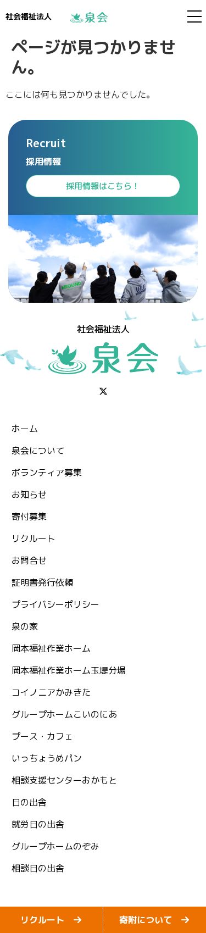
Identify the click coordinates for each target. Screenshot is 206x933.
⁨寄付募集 (29, 516)
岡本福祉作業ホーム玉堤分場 (69, 670)
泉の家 (25, 626)
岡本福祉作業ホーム (51, 648)
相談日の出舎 (38, 868)
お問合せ (29, 560)
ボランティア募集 (47, 472)
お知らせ (29, 494)
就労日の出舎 (38, 824)
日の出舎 (29, 802)
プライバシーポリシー (55, 604)
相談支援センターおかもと (64, 780)
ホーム (25, 429)
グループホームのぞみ (55, 846)
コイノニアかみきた (51, 692)
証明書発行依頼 (42, 582)
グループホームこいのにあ (64, 714)
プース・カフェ (42, 736)
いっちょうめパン (47, 758)
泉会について (38, 451)
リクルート (33, 538)
